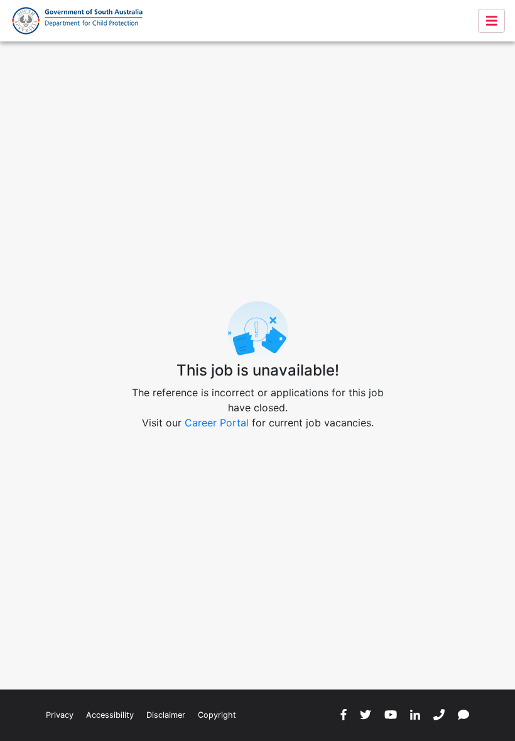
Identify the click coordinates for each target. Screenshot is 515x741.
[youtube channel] (390, 715)
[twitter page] (365, 715)
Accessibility (110, 715)
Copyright (217, 715)
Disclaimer (165, 715)
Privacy (59, 715)
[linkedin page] (415, 715)
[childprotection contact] (463, 715)
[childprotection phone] (439, 715)
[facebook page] (343, 715)
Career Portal (217, 422)
